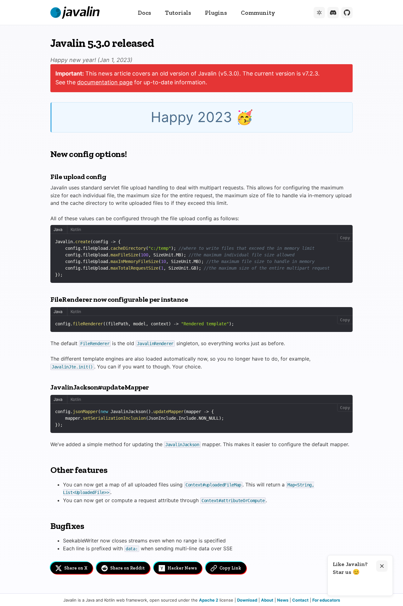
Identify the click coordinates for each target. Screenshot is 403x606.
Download (247, 600)
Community (258, 12)
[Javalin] (74, 12)
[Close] (382, 566)
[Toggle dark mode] (319, 12)
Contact (300, 600)
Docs (144, 12)
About (267, 600)
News (282, 600)
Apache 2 (208, 600)
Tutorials (178, 12)
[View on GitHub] (347, 12)
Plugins (216, 12)
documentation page (105, 82)
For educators (326, 600)
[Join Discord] (333, 12)
